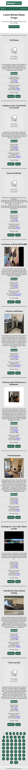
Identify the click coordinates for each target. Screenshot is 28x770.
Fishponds (17, 227)
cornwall (18, 157)
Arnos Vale (18, 716)
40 (11, 755)
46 (11, 758)
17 (15, 740)
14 (3, 740)
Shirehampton (15, 356)
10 (11, 737)
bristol (16, 81)
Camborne (17, 156)
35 (15, 751)
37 (23, 751)
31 (23, 748)
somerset (18, 295)
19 (23, 740)
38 (3, 755)
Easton (15, 218)
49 (23, 758)
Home (3, 8)
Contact (18, 96)
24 (19, 744)
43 (23, 755)
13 (23, 737)
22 (11, 744)
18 (19, 740)
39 (7, 755)
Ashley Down (15, 637)
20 (3, 744)
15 (7, 740)
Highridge (15, 147)
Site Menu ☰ (24, 8)
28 (11, 748)
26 (3, 748)
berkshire (18, 646)
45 (7, 758)
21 (7, 744)
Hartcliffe (17, 438)
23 (15, 744)
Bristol (15, 80)
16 (11, 740)
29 (15, 748)
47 (15, 758)
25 (23, 744)
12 (19, 737)
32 (3, 751)
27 (7, 748)
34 (11, 751)
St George (17, 573)
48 (19, 758)
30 (19, 748)
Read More (11, 96)
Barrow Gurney (18, 294)
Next (16, 762)
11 (15, 737)
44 (3, 758)
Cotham (18, 88)
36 (19, 751)
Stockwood (16, 285)
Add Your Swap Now (14, 26)
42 (19, 755)
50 (11, 762)
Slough (18, 645)
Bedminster (16, 429)
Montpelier (15, 501)
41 (15, 755)
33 (7, 751)
